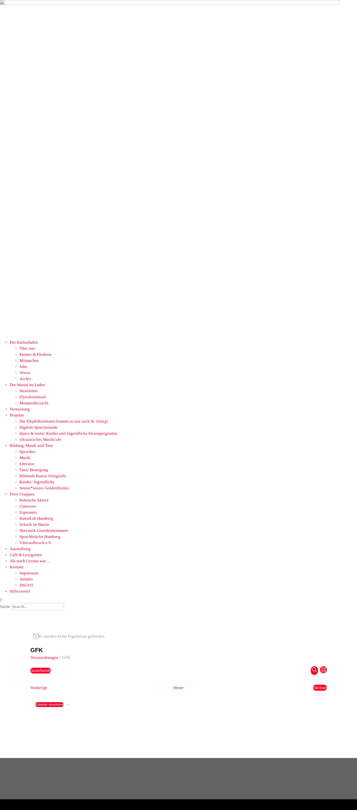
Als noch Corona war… (30, 561)
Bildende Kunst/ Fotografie (42, 476)
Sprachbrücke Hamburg (39, 536)
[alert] (178, 636)
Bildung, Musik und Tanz (31, 445)
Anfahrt (26, 579)
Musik (24, 457)
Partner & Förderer (35, 354)
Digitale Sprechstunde (38, 427)
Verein (25, 372)
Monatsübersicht (33, 403)
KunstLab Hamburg (36, 518)
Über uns (27, 348)
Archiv (25, 378)
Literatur (26, 463)
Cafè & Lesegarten (26, 555)
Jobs (23, 366)
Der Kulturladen (24, 342)
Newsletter (28, 391)
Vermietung (20, 409)
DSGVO (26, 585)
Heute (178, 687)
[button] (178, 600)
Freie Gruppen (22, 494)
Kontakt (17, 567)
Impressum (28, 573)
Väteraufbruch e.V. (35, 542)
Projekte (17, 415)
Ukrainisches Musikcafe (40, 439)
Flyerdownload (32, 397)
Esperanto (28, 512)
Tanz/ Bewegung (33, 470)
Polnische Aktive (34, 500)
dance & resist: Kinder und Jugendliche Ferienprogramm (68, 433)
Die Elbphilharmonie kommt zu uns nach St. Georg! (63, 421)
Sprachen (27, 451)
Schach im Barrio (34, 524)
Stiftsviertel (20, 591)
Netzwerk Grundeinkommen (43, 530)
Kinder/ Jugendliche (36, 482)
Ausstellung (20, 548)
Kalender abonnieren (49, 704)
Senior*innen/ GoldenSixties (44, 488)
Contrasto (27, 506)
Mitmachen (29, 360)
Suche (5, 606)
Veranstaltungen (44, 657)
